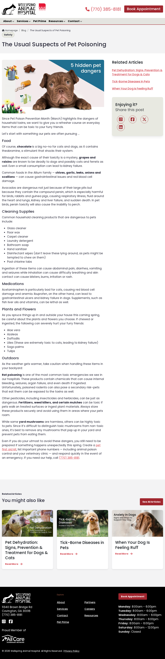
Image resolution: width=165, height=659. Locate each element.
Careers (89, 609)
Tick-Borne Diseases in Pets (131, 81)
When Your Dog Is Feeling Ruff (132, 88)
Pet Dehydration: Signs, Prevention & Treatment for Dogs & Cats (26, 550)
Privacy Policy (71, 651)
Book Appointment (143, 8)
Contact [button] (74, 21)
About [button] (7, 21)
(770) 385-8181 (105, 9)
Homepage (11, 30)
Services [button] (23, 21)
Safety (8, 34)
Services (62, 609)
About (61, 602)
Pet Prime (39, 21)
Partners (89, 602)
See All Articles (151, 501)
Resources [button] (56, 21)
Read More (11, 564)
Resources (91, 615)
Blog (23, 30)
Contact (62, 615)
